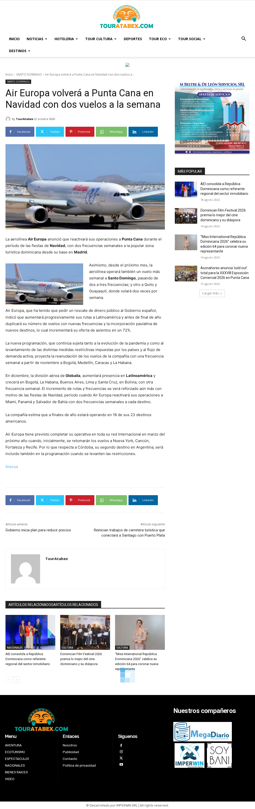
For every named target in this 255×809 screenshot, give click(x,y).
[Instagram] (121, 752)
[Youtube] (121, 764)
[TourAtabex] (8, 118)
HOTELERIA (64, 38)
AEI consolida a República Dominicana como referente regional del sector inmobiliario (27, 659)
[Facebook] (121, 745)
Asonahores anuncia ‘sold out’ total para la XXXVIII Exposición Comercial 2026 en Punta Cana (224, 273)
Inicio (9, 74)
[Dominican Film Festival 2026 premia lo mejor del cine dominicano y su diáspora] (85, 632)
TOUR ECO (158, 38)
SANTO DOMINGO (29, 74)
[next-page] (16, 680)
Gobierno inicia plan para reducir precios (38, 530)
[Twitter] (121, 758)
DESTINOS (17, 50)
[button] (244, 39)
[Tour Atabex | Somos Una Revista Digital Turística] (127, 16)
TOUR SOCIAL (189, 38)
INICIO (14, 38)
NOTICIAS (35, 38)
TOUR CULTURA (99, 38)
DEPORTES (133, 38)
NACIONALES (15, 647)
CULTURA (67, 647)
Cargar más (210, 293)
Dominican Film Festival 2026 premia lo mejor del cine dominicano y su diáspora (81, 659)
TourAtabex (24, 119)
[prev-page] (8, 680)
